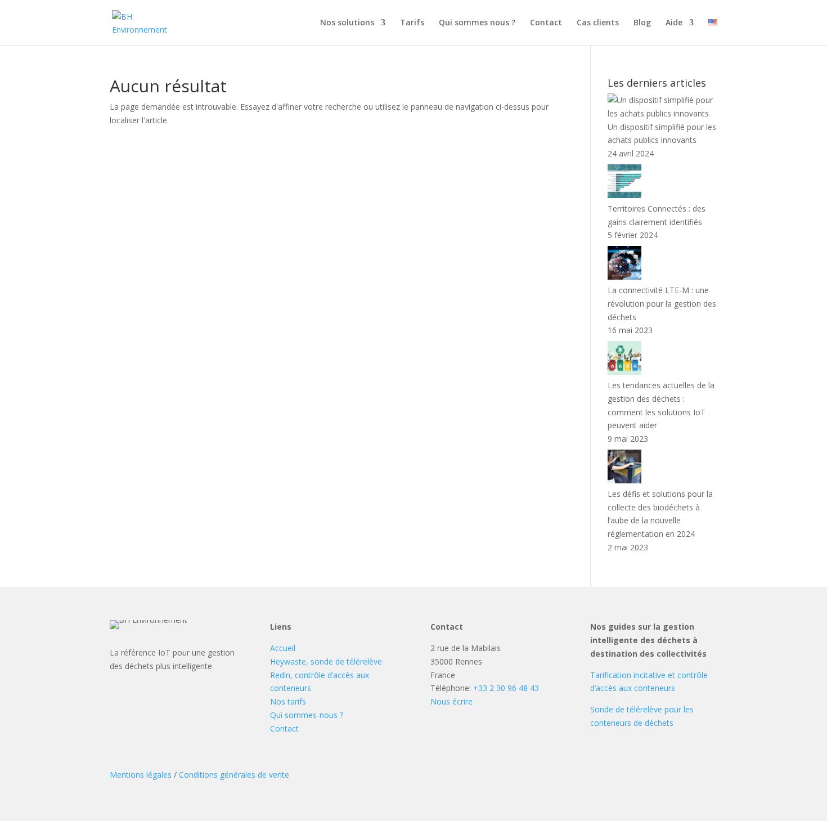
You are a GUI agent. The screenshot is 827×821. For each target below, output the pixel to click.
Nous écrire (451, 701)
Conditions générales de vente (234, 774)
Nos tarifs (288, 701)
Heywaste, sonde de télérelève (326, 661)
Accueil (282, 648)
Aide (674, 23)
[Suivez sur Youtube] (187, 700)
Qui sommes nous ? (477, 23)
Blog (642, 23)
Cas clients (598, 23)
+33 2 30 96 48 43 (506, 688)
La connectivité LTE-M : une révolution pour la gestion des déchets (662, 303)
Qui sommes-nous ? (306, 715)
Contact (546, 23)
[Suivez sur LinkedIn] (160, 700)
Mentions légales (141, 774)
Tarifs (412, 23)
